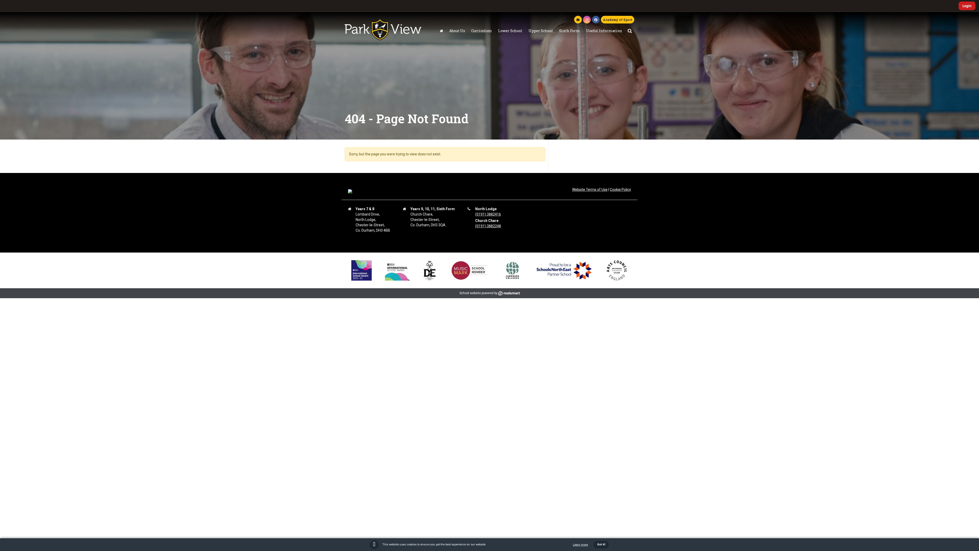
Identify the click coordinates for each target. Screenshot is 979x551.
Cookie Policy (620, 189)
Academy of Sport (617, 20)
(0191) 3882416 (488, 214)
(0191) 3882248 (488, 226)
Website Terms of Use (590, 189)
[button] (629, 30)
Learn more (580, 544)
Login (967, 6)
